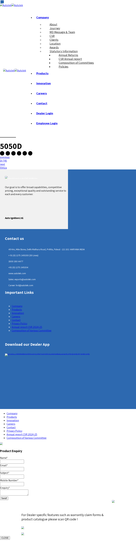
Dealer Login (44, 113)
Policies (63, 66)
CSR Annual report (70, 59)
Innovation (43, 83)
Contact (41, 103)
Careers (41, 93)
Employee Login (47, 123)
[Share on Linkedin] (19, 153)
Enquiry (5, 488)
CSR (52, 36)
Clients (54, 40)
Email (4, 465)
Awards (54, 47)
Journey (55, 28)
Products (42, 73)
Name (4, 458)
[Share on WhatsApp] (30, 153)
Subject (4, 473)
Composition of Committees (76, 63)
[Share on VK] (25, 153)
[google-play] (47, 355)
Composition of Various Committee (31, 330)
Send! (4, 498)
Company (42, 17)
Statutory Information (64, 51)
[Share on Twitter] (8, 153)
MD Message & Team (62, 32)
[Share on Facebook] (2, 153)
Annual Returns (68, 55)
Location (55, 43)
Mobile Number (9, 480)
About (53, 24)
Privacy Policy (19, 323)
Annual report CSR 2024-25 (27, 327)
